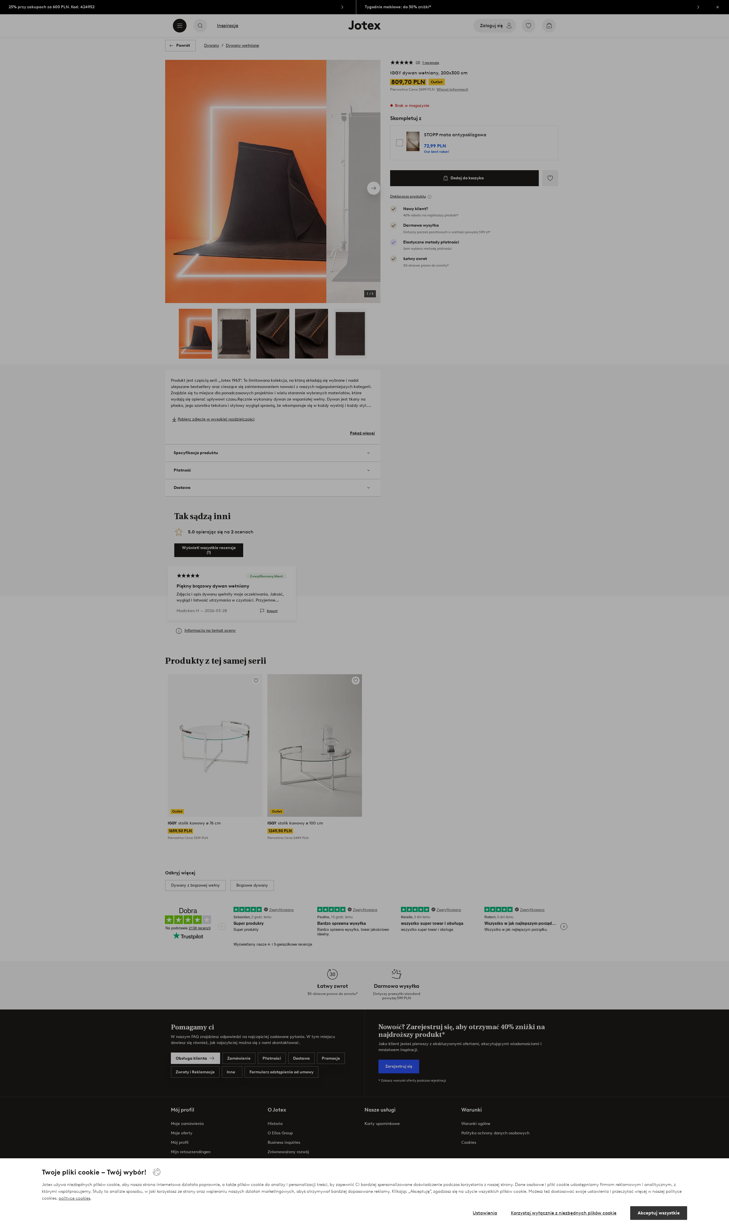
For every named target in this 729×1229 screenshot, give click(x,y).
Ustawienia (485, 1213)
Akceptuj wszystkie (659, 1213)
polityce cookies (74, 1198)
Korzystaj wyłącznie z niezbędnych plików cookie (564, 1213)
